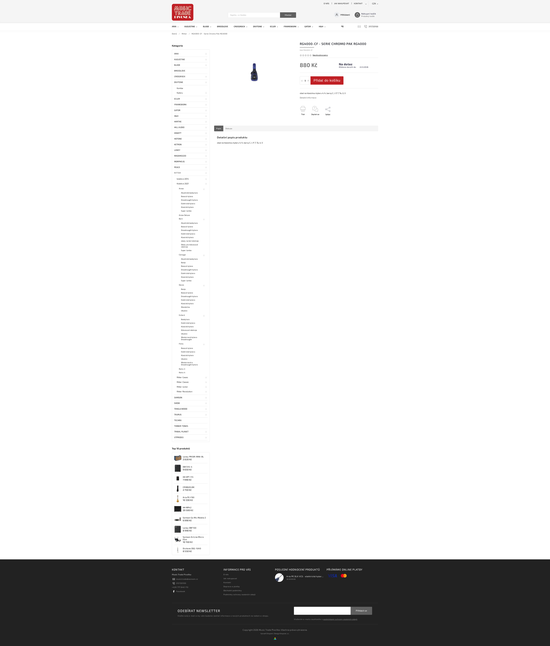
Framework (180, 104)
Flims (181, 344)
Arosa (181, 188)
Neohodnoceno (320, 55)
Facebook (180, 591)
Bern (181, 219)
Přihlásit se (361, 610)
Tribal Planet (181, 431)
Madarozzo (180, 156)
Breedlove (179, 70)
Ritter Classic (183, 382)
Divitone (178, 82)
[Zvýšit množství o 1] (308, 80)
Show (177, 403)
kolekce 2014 (183, 179)
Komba (180, 88)
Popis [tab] (218, 128)
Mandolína (185, 307)
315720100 (181, 583)
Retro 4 (182, 372)
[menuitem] (176, 26)
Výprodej (179, 437)
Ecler (177, 99)
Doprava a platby (231, 586)
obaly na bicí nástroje (190, 241)
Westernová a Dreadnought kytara (189, 363)
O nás (326, 3)
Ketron (178, 144)
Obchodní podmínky (232, 590)
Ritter (177, 173)
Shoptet (270, 633)
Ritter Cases (182, 377)
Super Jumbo (186, 211)
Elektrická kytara (188, 203)
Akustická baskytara (189, 193)
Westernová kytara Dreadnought (189, 338)
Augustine (179, 59)
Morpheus (179, 161)
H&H (176, 116)
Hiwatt (177, 133)
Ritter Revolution (184, 391)
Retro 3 (182, 369)
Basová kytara (187, 196)
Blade (177, 65)
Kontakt (358, 3)
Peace (177, 167)
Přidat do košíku (327, 80)
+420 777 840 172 (180, 587)
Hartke (178, 121)
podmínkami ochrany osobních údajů (340, 619)
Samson (178, 397)
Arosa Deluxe (184, 215)
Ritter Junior (182, 387)
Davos (181, 285)
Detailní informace (308, 97)
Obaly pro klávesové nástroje (189, 245)
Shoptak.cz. (284, 633)
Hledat (288, 15)
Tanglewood (180, 409)
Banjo (183, 262)
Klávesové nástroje (189, 330)
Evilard (182, 315)
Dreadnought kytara (189, 200)
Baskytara (185, 319)
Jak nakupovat (341, 3)
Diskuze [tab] (228, 128)
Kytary (180, 93)
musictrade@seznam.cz (187, 579)
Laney (177, 150)
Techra (178, 420)
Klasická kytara (187, 207)
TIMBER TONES (181, 426)
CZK (374, 4)
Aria (176, 53)
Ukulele (184, 310)
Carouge (182, 254)
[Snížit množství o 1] (302, 80)
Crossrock (179, 76)
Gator (177, 110)
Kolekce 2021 (183, 183)
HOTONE (178, 138)
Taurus (178, 414)
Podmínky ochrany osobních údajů (239, 594)
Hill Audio (179, 127)
